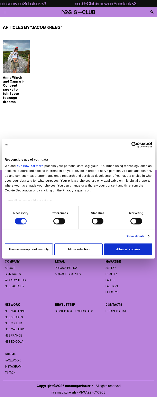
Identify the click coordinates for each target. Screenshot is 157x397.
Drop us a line (116, 311)
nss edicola (14, 341)
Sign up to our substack (74, 311)
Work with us (15, 280)
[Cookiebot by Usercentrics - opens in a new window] (134, 145)
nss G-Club (13, 323)
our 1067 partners (30, 166)
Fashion (111, 286)
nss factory (14, 286)
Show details (135, 236)
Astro (110, 268)
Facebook (13, 360)
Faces (109, 280)
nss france (13, 335)
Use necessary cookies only (29, 249)
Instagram (13, 366)
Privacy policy (66, 268)
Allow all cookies (128, 249)
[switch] (59, 221)
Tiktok (10, 372)
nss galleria (15, 329)
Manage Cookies (68, 274)
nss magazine (15, 311)
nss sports (14, 317)
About (10, 268)
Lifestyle (112, 292)
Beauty (111, 274)
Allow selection (79, 249)
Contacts (13, 274)
